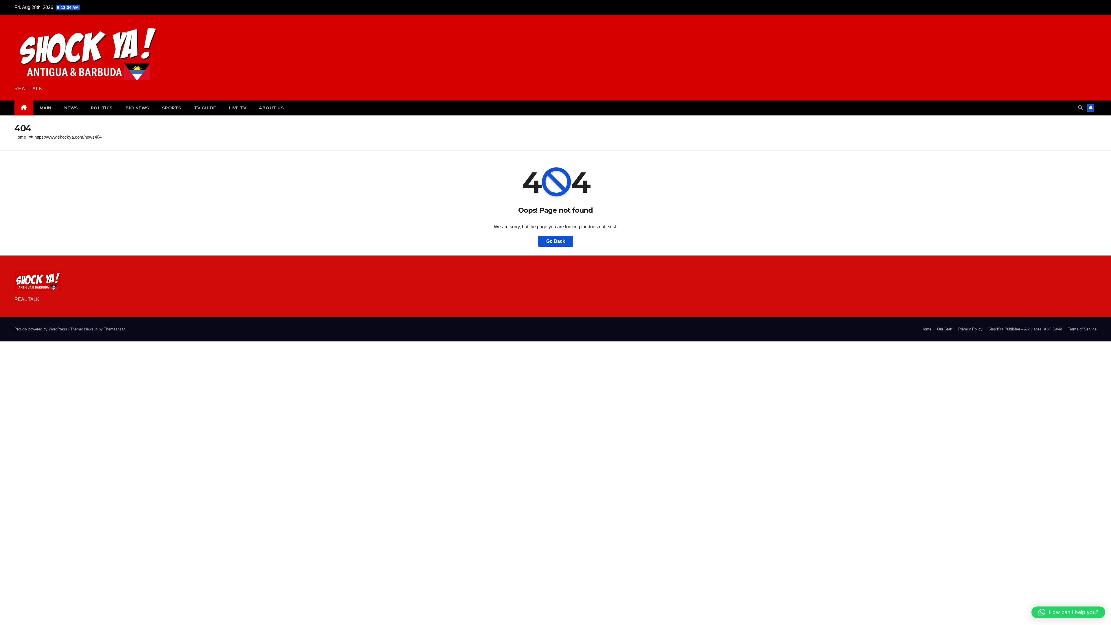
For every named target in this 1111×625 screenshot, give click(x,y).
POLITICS (102, 108)
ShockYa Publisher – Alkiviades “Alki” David (1025, 329)
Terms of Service (1082, 329)
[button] (1080, 107)
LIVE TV (238, 108)
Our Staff (944, 329)
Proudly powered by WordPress (41, 329)
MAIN (45, 108)
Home (20, 137)
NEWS (71, 108)
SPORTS (171, 108)
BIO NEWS (137, 108)
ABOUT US (271, 108)
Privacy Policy (970, 329)
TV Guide (205, 108)
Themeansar (114, 329)
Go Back (555, 241)
